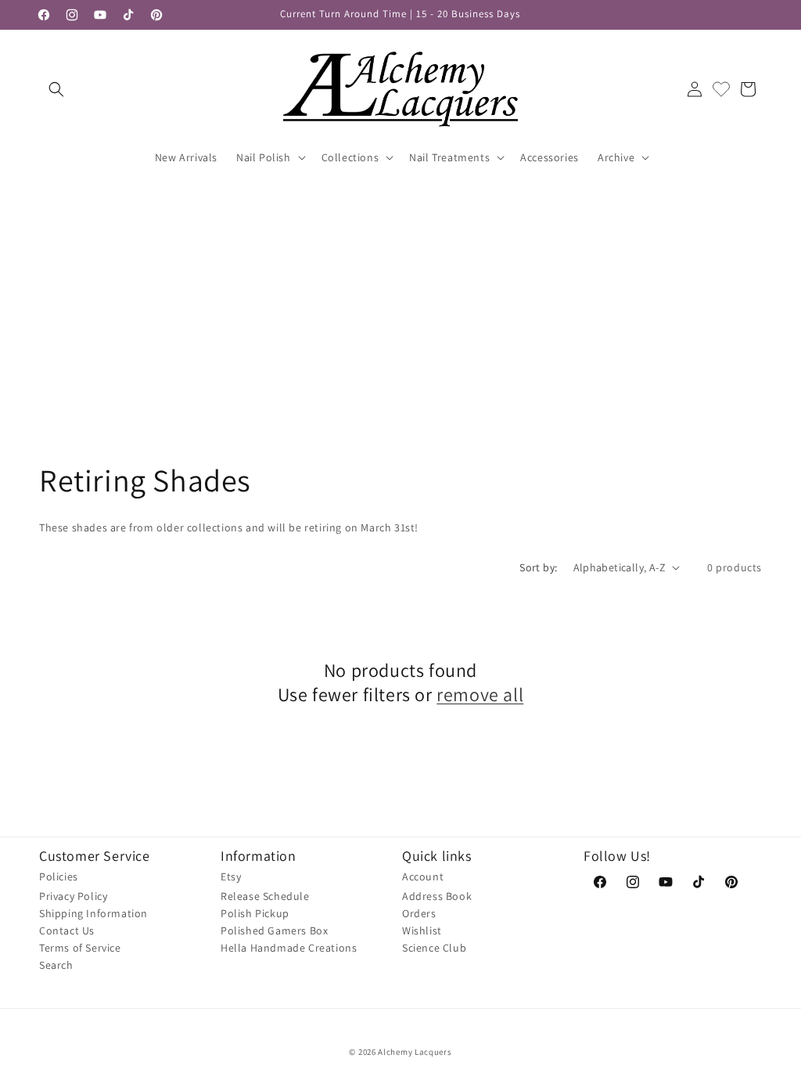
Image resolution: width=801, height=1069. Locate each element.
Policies (58, 876)
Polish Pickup (255, 913)
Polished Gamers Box (274, 930)
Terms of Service (80, 948)
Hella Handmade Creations (289, 948)
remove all (479, 694)
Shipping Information (93, 913)
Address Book (437, 896)
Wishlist (422, 930)
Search (56, 965)
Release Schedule (265, 896)
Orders (419, 913)
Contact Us (67, 930)
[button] (56, 89)
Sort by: (538, 567)
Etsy (231, 876)
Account (423, 876)
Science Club (434, 948)
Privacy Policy (73, 896)
